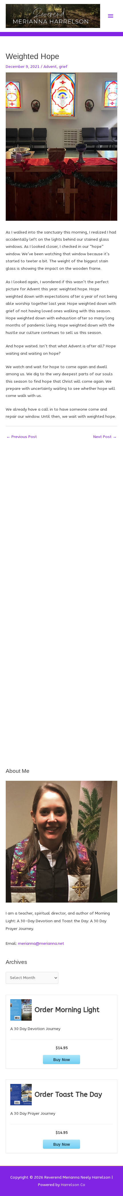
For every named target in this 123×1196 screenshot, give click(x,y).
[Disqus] (61, 513)
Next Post (105, 436)
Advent (50, 66)
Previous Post (21, 436)
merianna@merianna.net (41, 943)
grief (63, 66)
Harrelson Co (73, 1184)
